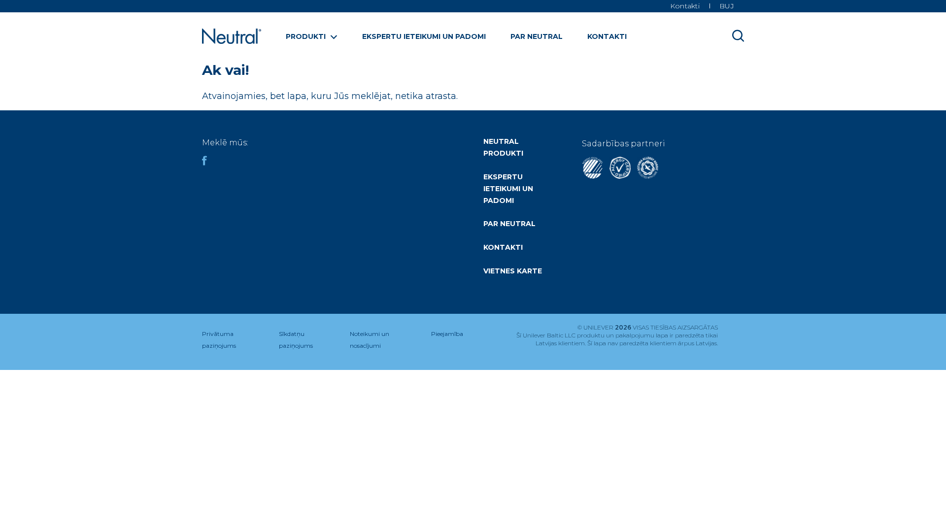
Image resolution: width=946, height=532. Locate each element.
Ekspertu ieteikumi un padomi (424, 36)
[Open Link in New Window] (620, 176)
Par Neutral (536, 36)
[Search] (738, 35)
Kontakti (607, 36)
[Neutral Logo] (231, 41)
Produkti (306, 36)
